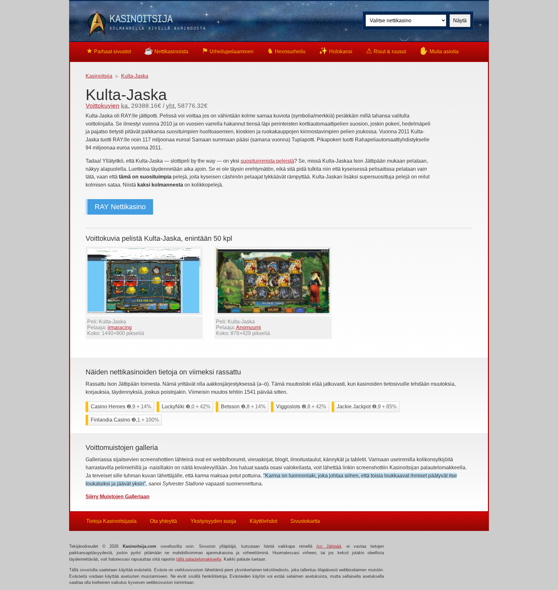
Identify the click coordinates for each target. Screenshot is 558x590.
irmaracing (120, 327)
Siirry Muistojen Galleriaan (118, 496)
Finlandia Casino (125, 419)
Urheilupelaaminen (227, 51)
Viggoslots (301, 406)
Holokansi (335, 51)
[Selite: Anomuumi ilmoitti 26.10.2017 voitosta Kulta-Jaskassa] (272, 313)
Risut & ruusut (386, 51)
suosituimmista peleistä (267, 161)
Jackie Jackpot (367, 406)
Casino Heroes (121, 406)
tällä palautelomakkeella (198, 559)
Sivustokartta (305, 521)
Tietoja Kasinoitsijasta (111, 521)
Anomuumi (248, 327)
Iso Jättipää (328, 546)
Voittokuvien (102, 105)
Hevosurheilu (286, 51)
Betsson (243, 406)
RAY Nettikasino (120, 207)
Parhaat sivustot (108, 51)
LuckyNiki (186, 406)
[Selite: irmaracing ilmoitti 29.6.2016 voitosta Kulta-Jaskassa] (144, 313)
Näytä (460, 20)
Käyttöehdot (263, 521)
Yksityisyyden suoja (213, 521)
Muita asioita (439, 51)
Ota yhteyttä (163, 521)
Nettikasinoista (166, 51)
